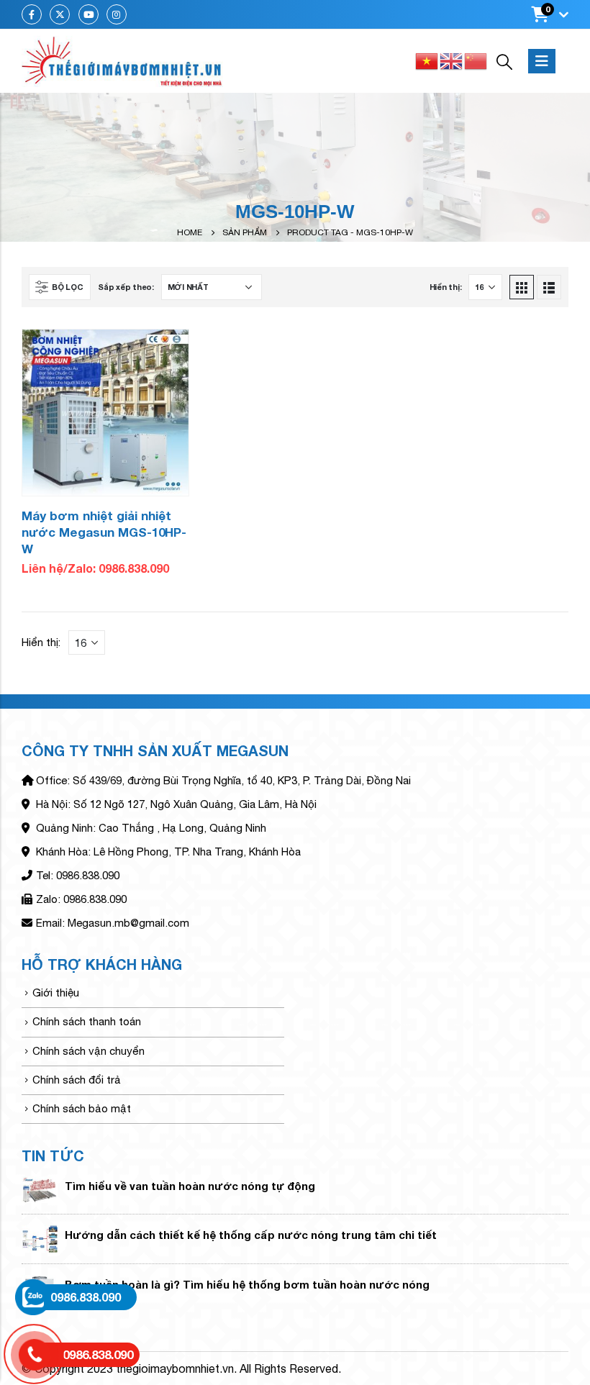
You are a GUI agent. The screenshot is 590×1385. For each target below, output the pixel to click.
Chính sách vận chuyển (88, 1051)
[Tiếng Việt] (427, 59)
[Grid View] (521, 287)
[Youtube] (88, 14)
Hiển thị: (446, 286)
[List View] (549, 287)
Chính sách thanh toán (86, 1021)
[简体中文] (476, 59)
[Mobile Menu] (541, 61)
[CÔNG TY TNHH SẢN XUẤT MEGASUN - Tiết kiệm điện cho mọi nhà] (122, 61)
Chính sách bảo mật (81, 1108)
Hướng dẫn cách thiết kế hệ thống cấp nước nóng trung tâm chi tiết (251, 1234)
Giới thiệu (55, 992)
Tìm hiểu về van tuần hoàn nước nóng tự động (190, 1185)
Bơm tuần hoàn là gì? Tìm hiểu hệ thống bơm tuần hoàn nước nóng (247, 1284)
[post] (40, 1189)
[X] (60, 14)
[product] (105, 413)
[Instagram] (116, 14)
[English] (452, 59)
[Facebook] (32, 14)
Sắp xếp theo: (125, 286)
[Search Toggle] (504, 61)
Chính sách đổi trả (76, 1079)
